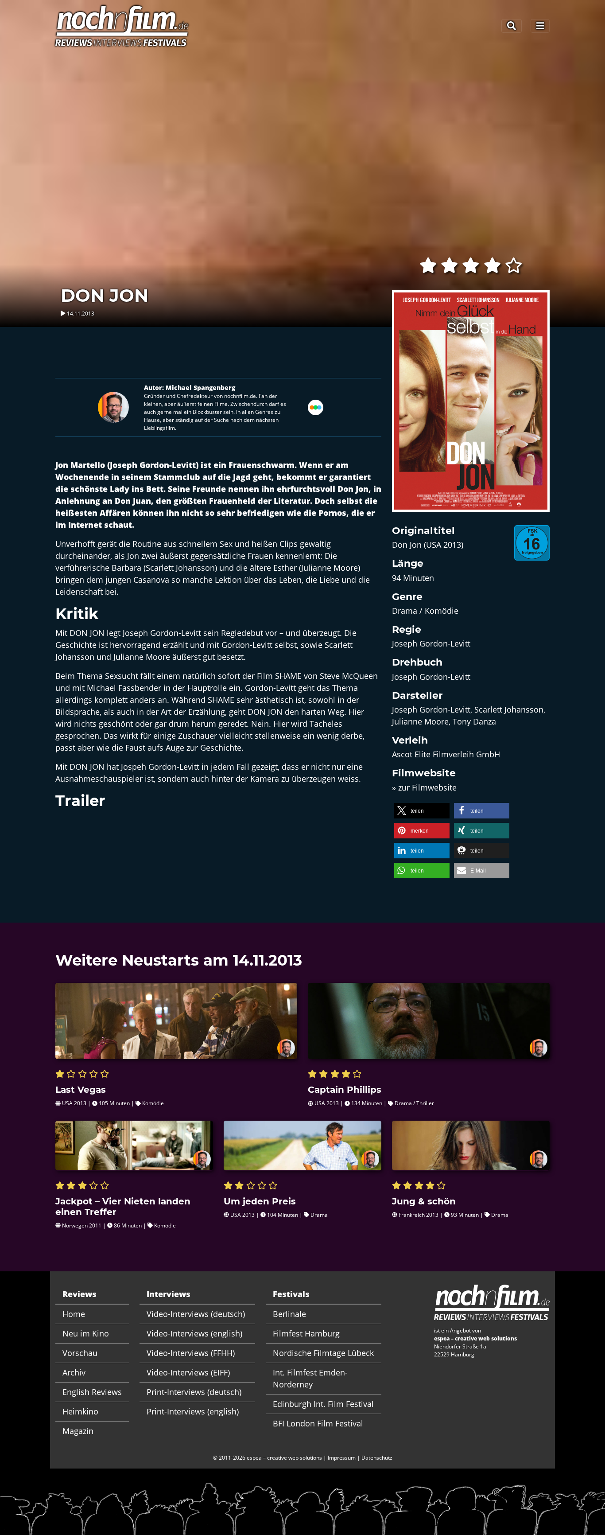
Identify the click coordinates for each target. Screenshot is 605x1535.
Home (73, 1314)
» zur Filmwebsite (424, 787)
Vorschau (79, 1353)
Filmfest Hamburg (306, 1333)
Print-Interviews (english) (193, 1411)
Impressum (342, 1457)
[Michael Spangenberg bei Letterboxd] (315, 406)
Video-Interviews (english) (194, 1333)
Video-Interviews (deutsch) (196, 1314)
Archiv (73, 1372)
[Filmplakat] (471, 406)
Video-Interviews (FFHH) (191, 1353)
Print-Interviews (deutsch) (194, 1392)
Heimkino (80, 1411)
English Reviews (92, 1392)
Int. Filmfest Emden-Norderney (310, 1378)
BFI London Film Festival (318, 1423)
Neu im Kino (85, 1333)
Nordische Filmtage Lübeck (323, 1353)
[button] (422, 810)
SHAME (288, 675)
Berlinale (289, 1314)
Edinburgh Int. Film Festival (323, 1404)
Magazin (77, 1431)
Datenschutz (376, 1457)
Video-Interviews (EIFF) (188, 1372)
